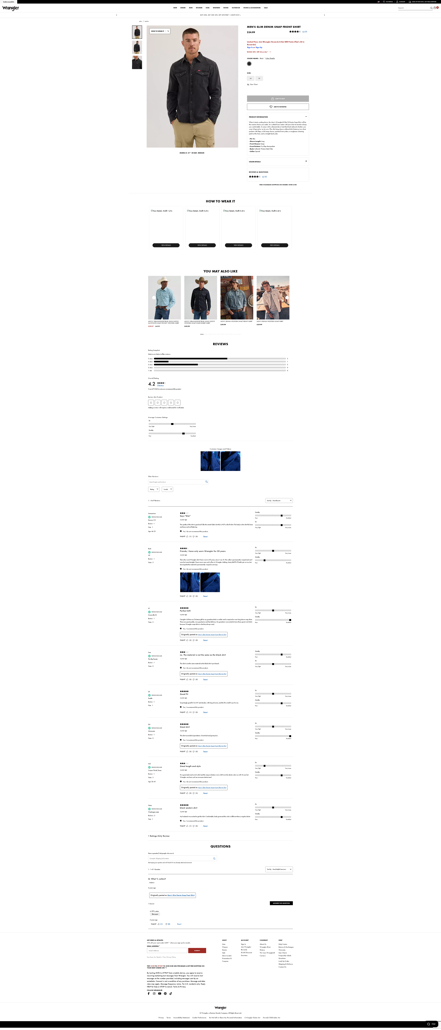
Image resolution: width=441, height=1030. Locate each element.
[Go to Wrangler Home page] (220, 1008)
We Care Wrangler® (267, 953)
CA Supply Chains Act (252, 1018)
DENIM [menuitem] (183, 8)
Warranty (282, 950)
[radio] (249, 64)
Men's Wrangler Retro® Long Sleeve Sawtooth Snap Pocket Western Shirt (163, 322)
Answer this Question (281, 903)
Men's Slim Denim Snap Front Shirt (181, 895)
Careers (263, 956)
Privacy (183, 986)
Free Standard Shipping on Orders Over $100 (278, 185)
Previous (116, 15)
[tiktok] (170, 994)
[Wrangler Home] (10, 8)
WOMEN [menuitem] (199, 8)
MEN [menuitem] (190, 8)
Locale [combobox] (166, 489)
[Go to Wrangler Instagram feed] (154, 994)
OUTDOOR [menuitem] (236, 8)
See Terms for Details (154, 957)
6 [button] (222, 334)
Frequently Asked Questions (285, 956)
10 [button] (239, 334)
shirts (147, 21)
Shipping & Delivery (286, 964)
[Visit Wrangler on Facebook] (148, 994)
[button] (380, 1)
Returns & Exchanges (286, 947)
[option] (164, 304)
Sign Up (259, 47)
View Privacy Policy (169, 957)
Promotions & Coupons (227, 959)
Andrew (151, 883)
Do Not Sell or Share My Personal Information (225, 1018)
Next (324, 15)
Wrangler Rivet (265, 947)
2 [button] (206, 334)
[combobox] (415, 8)
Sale (223, 953)
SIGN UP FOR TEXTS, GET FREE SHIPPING (424, 2)
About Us (263, 944)
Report (205, 536)
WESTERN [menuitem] (216, 8)
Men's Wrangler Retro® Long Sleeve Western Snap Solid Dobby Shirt (199, 322)
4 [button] (214, 334)
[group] (137, 32)
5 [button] (218, 334)
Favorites (244, 955)
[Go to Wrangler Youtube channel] (159, 994)
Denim (224, 950)
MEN (140, 21)
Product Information (258, 117)
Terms (175, 986)
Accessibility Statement (181, 1018)
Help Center (283, 944)
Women (225, 947)
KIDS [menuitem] (207, 8)
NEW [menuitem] (175, 8)
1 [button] (202, 334)
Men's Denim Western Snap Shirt (270, 321)
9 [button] (235, 334)
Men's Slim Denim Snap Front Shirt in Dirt (212, 635)
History (262, 950)
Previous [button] (154, 298)
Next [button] (287, 298)
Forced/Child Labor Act (271, 1018)
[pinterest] (165, 994)
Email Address (153, 946)
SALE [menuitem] (266, 8)
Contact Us (282, 967)
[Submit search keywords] (431, 8)
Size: (249, 73)
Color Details (270, 58)
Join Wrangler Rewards (246, 948)
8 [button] (231, 334)
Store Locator (227, 956)
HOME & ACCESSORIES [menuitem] (252, 8)
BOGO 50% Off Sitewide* (258, 52)
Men (223, 944)
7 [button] (226, 334)
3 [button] (210, 334)
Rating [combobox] (152, 489)
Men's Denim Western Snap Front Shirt (236, 321)
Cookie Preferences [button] (199, 1018)
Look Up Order (284, 961)
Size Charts (283, 953)
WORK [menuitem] (225, 8)
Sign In (250, 47)
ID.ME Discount (246, 953)
